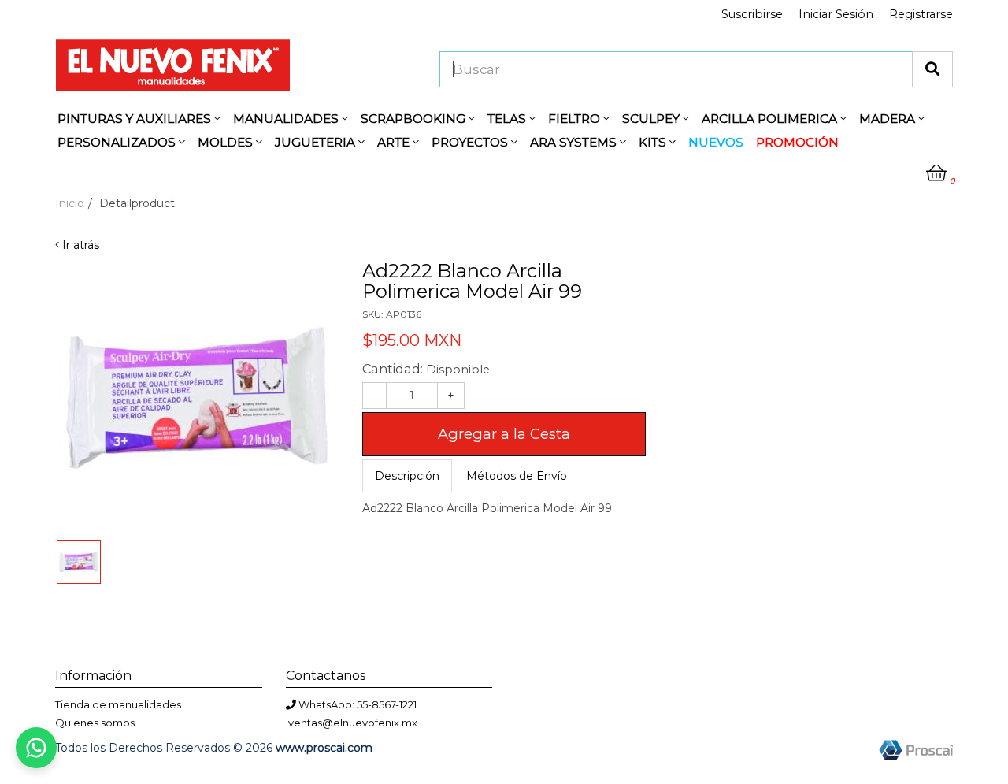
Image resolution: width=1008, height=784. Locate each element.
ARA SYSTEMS (575, 142)
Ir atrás (79, 245)
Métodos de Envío (516, 476)
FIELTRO (575, 118)
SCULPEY (652, 118)
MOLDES (227, 142)
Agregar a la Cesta (504, 434)
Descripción (407, 476)
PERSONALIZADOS (118, 142)
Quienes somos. (96, 722)
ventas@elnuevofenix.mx (352, 722)
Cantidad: (426, 369)
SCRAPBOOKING (415, 118)
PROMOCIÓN (797, 142)
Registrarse (921, 14)
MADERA (888, 118)
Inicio (69, 203)
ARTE (395, 142)
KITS (654, 142)
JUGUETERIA (316, 142)
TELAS (508, 118)
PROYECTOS (471, 142)
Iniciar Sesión (836, 14)
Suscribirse (752, 14)
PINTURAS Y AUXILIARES (135, 118)
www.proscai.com (324, 748)
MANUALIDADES (287, 118)
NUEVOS (715, 142)
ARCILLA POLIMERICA (771, 118)
